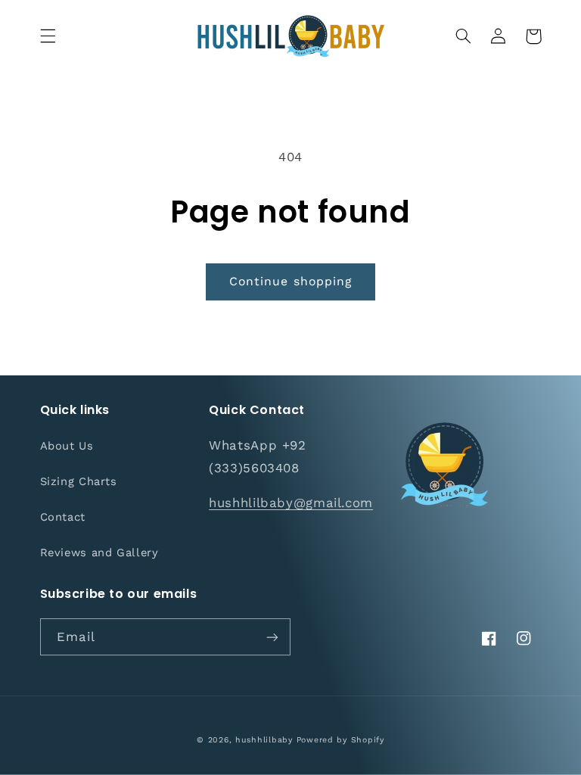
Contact (62, 517)
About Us (67, 446)
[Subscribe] (272, 636)
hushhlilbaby (264, 740)
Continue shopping (290, 281)
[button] (47, 36)
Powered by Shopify (340, 740)
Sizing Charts (78, 481)
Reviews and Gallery (99, 552)
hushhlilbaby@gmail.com (291, 502)
